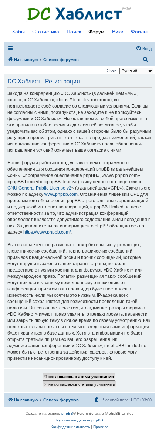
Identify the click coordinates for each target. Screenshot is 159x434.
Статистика (45, 31)
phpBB (67, 413)
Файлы (139, 31)
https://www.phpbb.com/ (47, 232)
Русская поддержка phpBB (79, 420)
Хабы (18, 31)
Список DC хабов (79, 13)
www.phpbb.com (61, 194)
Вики (118, 31)
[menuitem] (144, 48)
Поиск (74, 31)
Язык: (112, 70)
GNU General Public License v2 (39, 188)
